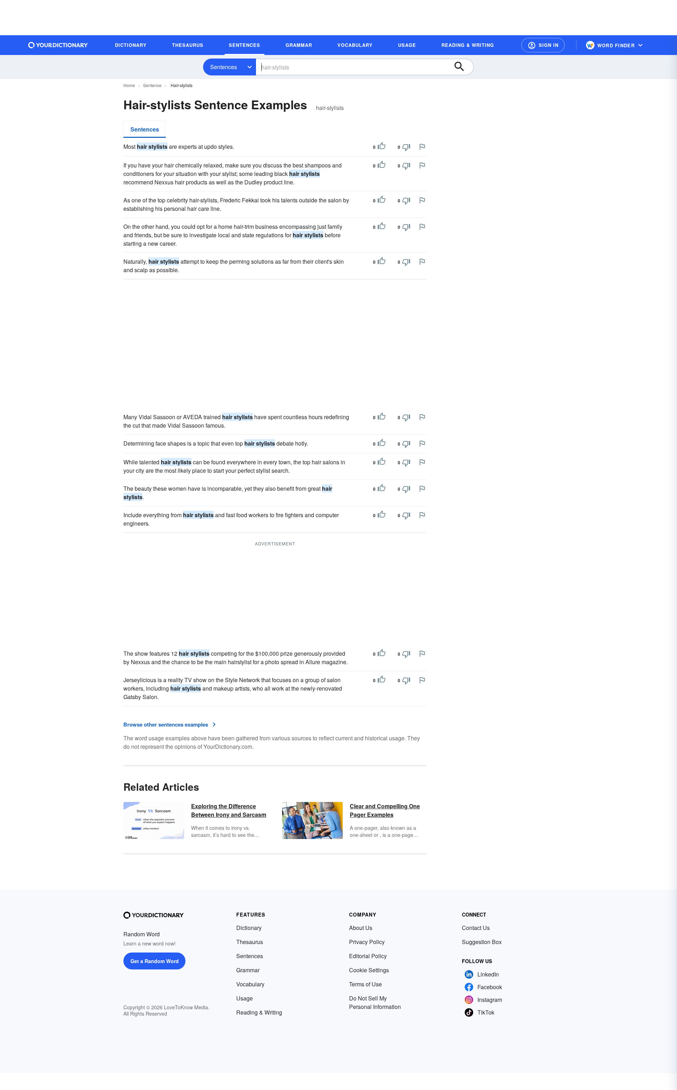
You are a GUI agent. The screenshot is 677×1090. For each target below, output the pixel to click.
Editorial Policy (368, 956)
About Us (360, 928)
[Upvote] (381, 147)
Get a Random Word (154, 961)
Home (129, 85)
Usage (244, 998)
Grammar (248, 970)
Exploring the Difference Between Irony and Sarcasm (228, 810)
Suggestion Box (482, 942)
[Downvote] (406, 147)
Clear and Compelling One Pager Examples (385, 810)
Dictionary (249, 928)
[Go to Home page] (58, 45)
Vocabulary (250, 984)
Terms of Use (365, 984)
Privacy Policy (367, 942)
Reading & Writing (259, 1012)
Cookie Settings (369, 970)
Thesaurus (249, 942)
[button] (543, 45)
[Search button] (462, 67)
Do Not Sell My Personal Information (375, 1002)
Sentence (152, 85)
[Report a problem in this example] (422, 146)
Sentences (223, 67)
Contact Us (476, 928)
